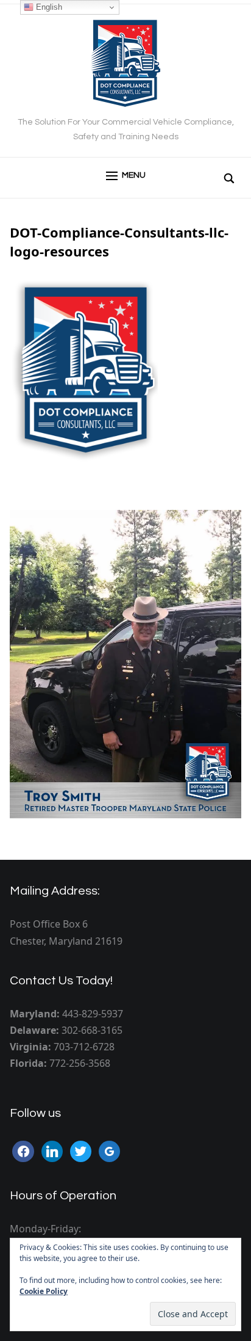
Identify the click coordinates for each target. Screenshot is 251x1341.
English (48, 7)
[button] (126, 176)
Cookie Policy (43, 1291)
